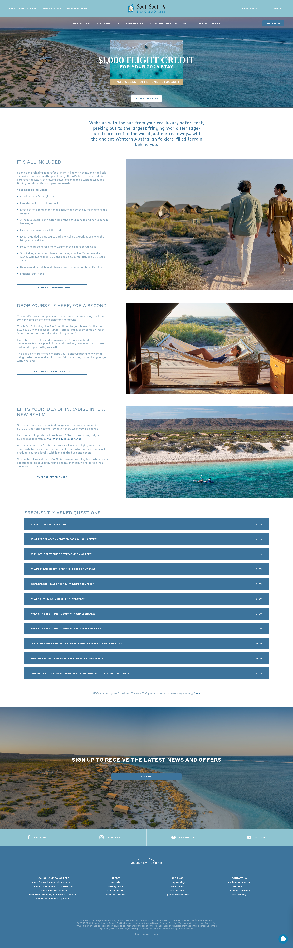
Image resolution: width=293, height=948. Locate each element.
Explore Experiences (52, 477)
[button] (283, 939)
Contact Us (239, 878)
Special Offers (209, 23)
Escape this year (146, 98)
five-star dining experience (63, 438)
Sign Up (146, 776)
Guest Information (163, 23)
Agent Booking (52, 8)
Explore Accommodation (52, 287)
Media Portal (239, 886)
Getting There (115, 886)
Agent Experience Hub (23, 8)
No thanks (237, 929)
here (197, 693)
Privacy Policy (239, 894)
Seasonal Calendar (115, 894)
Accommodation (108, 23)
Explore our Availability (52, 371)
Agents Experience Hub (177, 894)
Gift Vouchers (177, 890)
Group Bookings (177, 882)
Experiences (135, 23)
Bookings (177, 878)
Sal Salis (115, 882)
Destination (82, 23)
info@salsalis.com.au (56, 890)
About (187, 23)
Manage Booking (77, 8)
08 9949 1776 (249, 8)
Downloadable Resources (239, 882)
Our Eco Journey (115, 890)
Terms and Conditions (239, 890)
